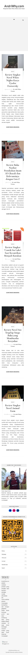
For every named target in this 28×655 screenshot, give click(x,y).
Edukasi (4, 554)
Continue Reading (12, 127)
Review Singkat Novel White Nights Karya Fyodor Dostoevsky (12, 80)
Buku (12, 71)
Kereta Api (5, 564)
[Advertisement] (14, 36)
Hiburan (4, 557)
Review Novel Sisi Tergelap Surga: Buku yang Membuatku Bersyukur (12, 335)
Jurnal (3, 561)
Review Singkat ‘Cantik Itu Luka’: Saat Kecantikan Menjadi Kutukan (12, 251)
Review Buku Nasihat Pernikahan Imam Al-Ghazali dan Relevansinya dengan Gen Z (12, 172)
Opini (3, 568)
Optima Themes (18, 652)
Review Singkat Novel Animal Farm (12, 408)
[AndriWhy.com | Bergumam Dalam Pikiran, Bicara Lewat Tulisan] (14, 7)
